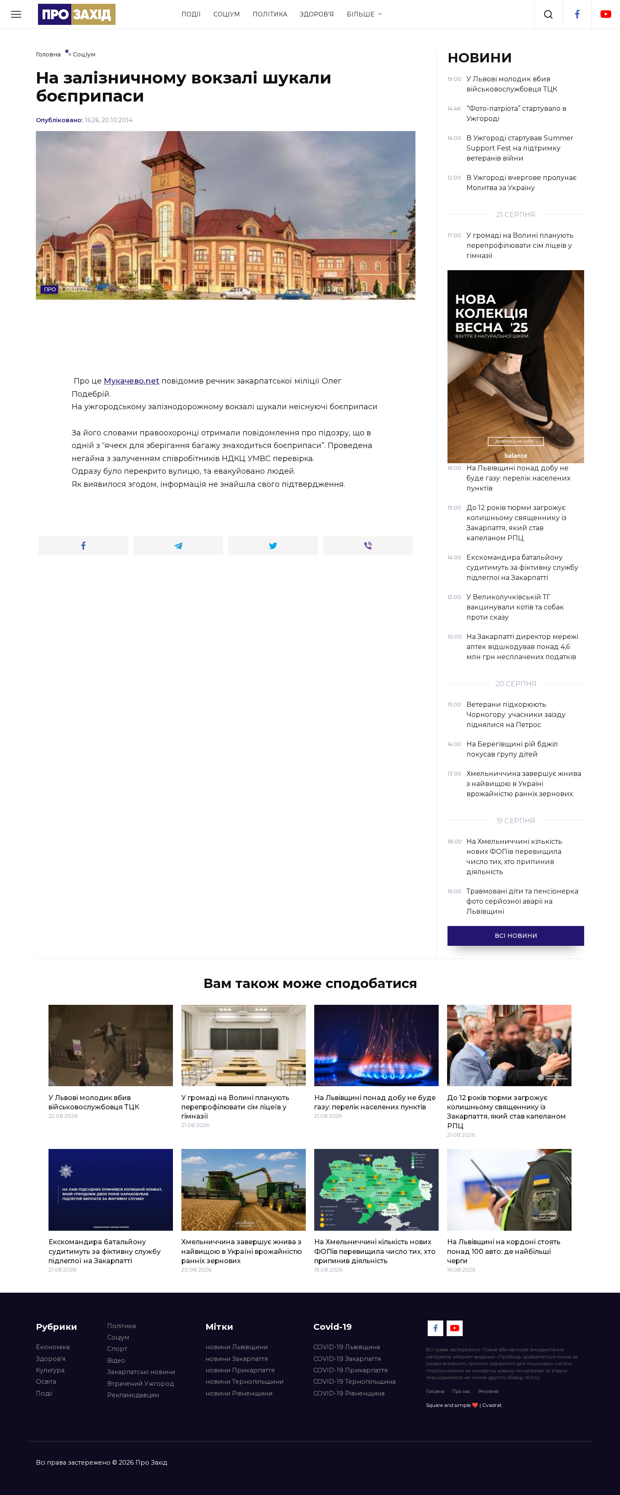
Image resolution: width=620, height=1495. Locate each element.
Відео (116, 1360)
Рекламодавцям (133, 1395)
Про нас (461, 1391)
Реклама (488, 1391)
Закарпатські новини (141, 1372)
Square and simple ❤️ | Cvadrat (464, 1405)
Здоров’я (317, 14)
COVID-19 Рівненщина (349, 1393)
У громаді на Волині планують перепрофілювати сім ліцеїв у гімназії (235, 1106)
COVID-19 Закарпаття (347, 1359)
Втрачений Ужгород (140, 1384)
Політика (270, 14)
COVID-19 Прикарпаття (350, 1370)
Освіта (46, 1381)
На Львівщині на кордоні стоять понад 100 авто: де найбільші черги (504, 1251)
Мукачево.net (131, 381)
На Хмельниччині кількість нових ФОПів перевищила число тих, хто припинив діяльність (375, 1251)
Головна (435, 1391)
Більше (360, 14)
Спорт (117, 1349)
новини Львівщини (236, 1347)
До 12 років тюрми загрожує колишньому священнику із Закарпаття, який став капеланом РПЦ (506, 1111)
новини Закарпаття (236, 1359)
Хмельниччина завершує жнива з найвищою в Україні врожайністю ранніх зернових (241, 1251)
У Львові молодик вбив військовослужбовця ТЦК (94, 1102)
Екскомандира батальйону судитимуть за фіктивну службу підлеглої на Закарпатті (105, 1251)
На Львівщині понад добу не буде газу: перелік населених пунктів (375, 1102)
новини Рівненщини (238, 1393)
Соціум (226, 14)
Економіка (53, 1347)
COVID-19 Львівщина (346, 1347)
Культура (50, 1370)
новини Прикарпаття (240, 1370)
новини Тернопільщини (244, 1381)
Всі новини (516, 935)
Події (191, 14)
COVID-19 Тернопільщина (354, 1381)
